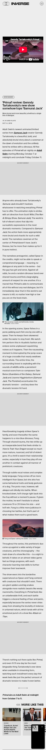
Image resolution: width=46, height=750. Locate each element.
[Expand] (34, 726)
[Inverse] (20, 3)
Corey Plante (11, 120)
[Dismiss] (42, 726)
